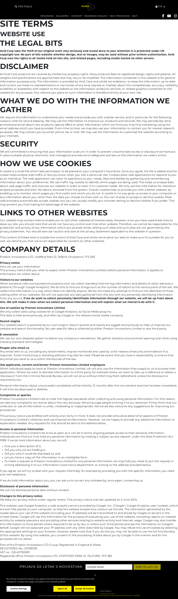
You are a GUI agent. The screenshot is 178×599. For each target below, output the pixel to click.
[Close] (95, 575)
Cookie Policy (82, 595)
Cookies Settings (18, 589)
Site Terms (72, 595)
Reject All (62, 589)
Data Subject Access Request (99, 595)
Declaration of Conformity (122, 595)
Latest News (105, 591)
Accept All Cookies (84, 589)
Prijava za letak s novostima (51, 567)
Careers (137, 595)
